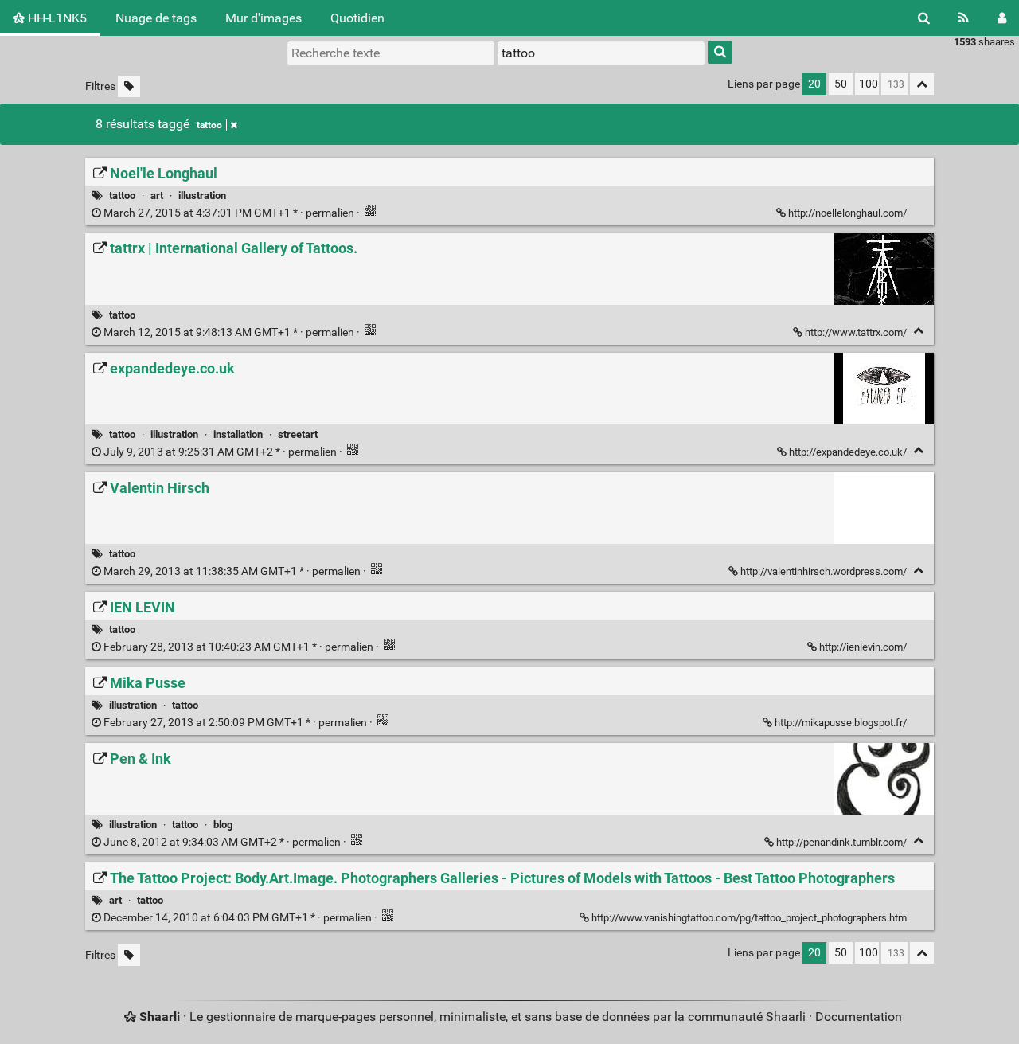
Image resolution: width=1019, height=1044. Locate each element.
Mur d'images (263, 17)
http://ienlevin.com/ (863, 647)
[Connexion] (1002, 18)
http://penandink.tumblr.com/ (841, 842)
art (156, 195)
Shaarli (159, 1016)
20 (814, 84)
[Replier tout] (922, 84)
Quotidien (357, 17)
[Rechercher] (924, 18)
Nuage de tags (156, 17)
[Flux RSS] (964, 18)
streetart (298, 434)
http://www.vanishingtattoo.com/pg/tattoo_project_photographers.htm (749, 918)
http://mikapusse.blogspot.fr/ (840, 723)
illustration (202, 195)
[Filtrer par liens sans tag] (129, 86)
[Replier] (918, 331)
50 (840, 84)
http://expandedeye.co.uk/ (848, 452)
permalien (229, 213)
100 (868, 84)
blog (222, 825)
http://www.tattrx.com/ (855, 332)
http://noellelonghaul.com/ (847, 213)
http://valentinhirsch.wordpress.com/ (823, 571)
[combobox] (601, 53)
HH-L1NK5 (56, 17)
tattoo (209, 125)
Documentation (858, 1016)
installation (238, 434)
